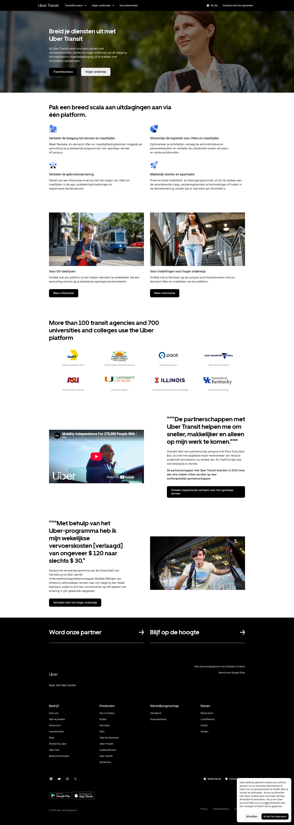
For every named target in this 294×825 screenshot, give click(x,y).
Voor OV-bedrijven (62, 271)
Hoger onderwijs (101, 5)
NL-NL (214, 5)
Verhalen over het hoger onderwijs (75, 602)
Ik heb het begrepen (275, 816)
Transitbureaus (74, 5)
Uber (53, 674)
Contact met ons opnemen (238, 5)
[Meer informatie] (96, 239)
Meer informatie (63, 293)
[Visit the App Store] (84, 796)
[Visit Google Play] (60, 795)
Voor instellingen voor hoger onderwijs (178, 271)
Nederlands (214, 778)
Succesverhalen (129, 5)
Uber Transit (48, 5)
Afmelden (251, 816)
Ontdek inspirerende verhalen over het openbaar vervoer (202, 492)
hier (267, 803)
